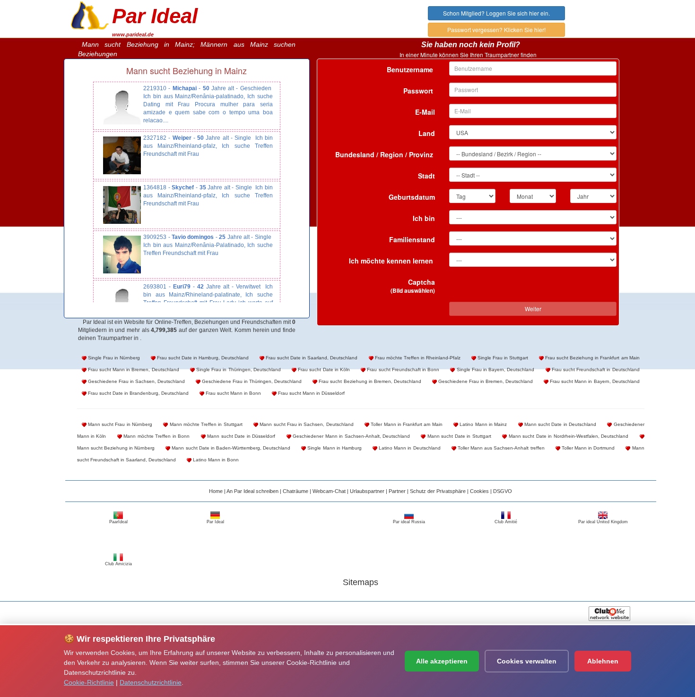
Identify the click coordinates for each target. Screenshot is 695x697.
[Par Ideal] (90, 14)
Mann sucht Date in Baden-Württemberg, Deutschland (230, 447)
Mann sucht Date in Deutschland (559, 424)
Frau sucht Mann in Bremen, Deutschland (133, 369)
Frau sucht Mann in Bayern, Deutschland (593, 381)
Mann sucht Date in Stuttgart (458, 436)
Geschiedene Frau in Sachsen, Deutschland (136, 381)
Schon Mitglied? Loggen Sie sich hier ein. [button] (496, 13)
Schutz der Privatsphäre (438, 491)
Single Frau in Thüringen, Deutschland (238, 369)
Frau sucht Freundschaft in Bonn (402, 369)
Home (216, 491)
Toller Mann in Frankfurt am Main (406, 424)
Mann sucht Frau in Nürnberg (119, 424)
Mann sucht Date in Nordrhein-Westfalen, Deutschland (567, 436)
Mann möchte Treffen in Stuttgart (205, 424)
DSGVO (502, 491)
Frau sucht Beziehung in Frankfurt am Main (591, 357)
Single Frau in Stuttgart (502, 357)
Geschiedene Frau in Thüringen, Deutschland (251, 381)
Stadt (426, 175)
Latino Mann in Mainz (482, 424)
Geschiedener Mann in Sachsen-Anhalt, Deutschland (350, 436)
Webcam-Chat (329, 491)
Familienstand (412, 239)
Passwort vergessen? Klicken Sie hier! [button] (496, 30)
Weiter (533, 309)
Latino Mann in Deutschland (409, 447)
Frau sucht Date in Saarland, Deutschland (310, 357)
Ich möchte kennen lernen (392, 260)
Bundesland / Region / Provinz (385, 154)
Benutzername (411, 69)
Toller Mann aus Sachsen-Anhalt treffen (500, 447)
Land (426, 133)
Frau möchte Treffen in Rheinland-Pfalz (417, 357)
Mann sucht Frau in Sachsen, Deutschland (306, 424)
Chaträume (295, 491)
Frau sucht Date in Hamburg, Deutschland (202, 357)
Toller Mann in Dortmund (587, 447)
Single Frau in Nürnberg (113, 357)
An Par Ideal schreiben (252, 491)
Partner (397, 491)
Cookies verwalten (526, 661)
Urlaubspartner (367, 491)
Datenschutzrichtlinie (151, 682)
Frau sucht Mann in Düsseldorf (311, 393)
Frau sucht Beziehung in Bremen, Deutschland (369, 381)
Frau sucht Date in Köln (323, 369)
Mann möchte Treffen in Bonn (156, 436)
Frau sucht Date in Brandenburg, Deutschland (138, 393)
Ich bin (424, 218)
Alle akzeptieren (442, 661)
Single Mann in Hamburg (334, 447)
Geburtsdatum (412, 197)
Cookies (479, 491)
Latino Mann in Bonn (215, 459)
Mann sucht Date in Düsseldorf (240, 436)
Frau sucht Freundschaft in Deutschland (595, 369)
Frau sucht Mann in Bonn (232, 393)
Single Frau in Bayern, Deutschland (494, 369)
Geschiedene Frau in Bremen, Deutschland (485, 381)
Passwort (419, 90)
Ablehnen (602, 661)
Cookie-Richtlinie (89, 682)
